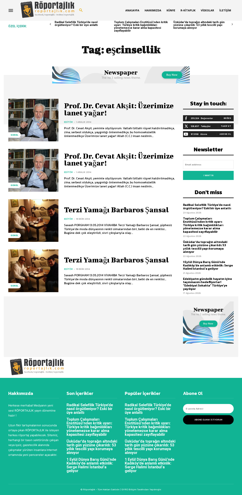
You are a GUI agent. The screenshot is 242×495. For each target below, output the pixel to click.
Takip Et (226, 126)
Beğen (227, 118)
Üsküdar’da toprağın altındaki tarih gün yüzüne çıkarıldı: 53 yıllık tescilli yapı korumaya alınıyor (199, 25)
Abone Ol (225, 133)
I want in (208, 175)
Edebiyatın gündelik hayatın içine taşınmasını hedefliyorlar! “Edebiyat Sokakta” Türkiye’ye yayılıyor (207, 283)
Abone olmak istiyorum (208, 419)
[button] (80, 10)
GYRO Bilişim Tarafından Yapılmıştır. (141, 489)
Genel (15, 135)
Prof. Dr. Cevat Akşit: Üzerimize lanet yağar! (119, 109)
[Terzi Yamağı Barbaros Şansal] (33, 220)
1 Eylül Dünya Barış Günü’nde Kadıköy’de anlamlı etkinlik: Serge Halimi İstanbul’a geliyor (208, 265)
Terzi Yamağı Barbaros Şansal (116, 209)
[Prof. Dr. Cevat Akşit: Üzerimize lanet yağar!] (33, 120)
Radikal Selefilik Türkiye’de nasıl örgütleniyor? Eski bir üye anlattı (76, 23)
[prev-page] (50, 24)
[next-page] (232, 24)
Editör (68, 122)
